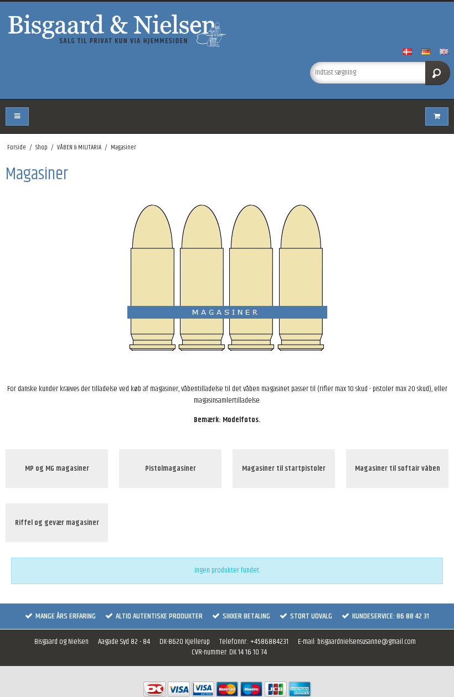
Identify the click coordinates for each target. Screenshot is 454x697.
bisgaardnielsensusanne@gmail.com (366, 642)
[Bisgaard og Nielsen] (227, 30)
